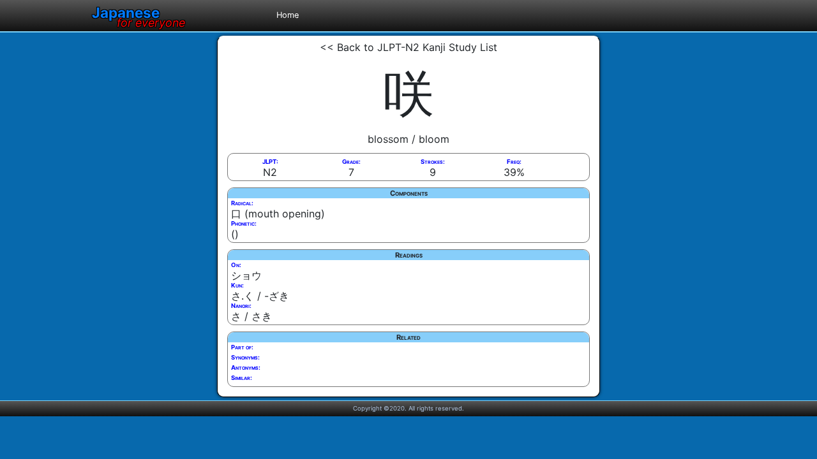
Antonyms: (245, 367)
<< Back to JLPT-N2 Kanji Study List (408, 47)
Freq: (514, 161)
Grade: (351, 161)
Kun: (237, 285)
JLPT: (270, 161)
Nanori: (241, 305)
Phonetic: (244, 223)
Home (287, 15)
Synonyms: (245, 357)
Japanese (138, 12)
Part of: (242, 347)
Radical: (242, 203)
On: (236, 264)
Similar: (241, 377)
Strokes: (433, 161)
